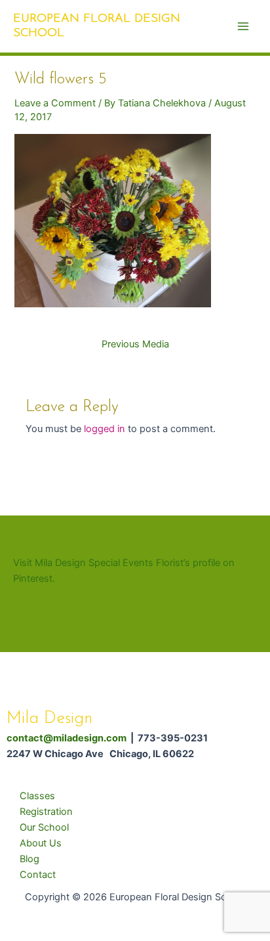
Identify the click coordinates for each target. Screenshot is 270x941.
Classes (37, 796)
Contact (38, 875)
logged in (104, 429)
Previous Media (135, 344)
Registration (46, 812)
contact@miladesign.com (66, 738)
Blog (29, 859)
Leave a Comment (55, 103)
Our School (44, 827)
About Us (41, 843)
